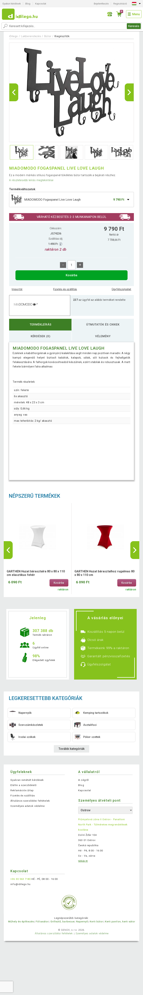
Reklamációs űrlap (22, 790)
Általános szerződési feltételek (30, 800)
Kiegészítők (62, 36)
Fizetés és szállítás (65, 289)
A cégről (83, 780)
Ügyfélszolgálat (121, 289)
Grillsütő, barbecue (62, 921)
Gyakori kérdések (11, 3)
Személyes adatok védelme (27, 806)
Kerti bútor (96, 921)
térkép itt (83, 861)
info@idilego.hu (20, 884)
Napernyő (82, 921)
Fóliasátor (42, 921)
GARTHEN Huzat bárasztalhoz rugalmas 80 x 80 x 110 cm (104, 573)
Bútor (48, 36)
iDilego (13, 36)
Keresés (133, 26)
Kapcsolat (40, 3)
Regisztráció (120, 3)
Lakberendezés (31, 36)
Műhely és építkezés (21, 921)
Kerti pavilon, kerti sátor (120, 921)
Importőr (17, 289)
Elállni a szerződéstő (23, 785)
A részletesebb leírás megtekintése (31, 180)
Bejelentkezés (101, 3)
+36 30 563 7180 (20, 879)
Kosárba (71, 275)
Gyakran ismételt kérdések (27, 780)
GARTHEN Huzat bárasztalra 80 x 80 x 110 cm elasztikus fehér (36, 573)
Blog (27, 3)
